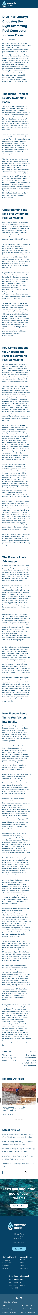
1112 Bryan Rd (19, 1236)
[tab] (15, 1119)
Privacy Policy (7, 1309)
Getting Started (9, 1257)
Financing (5, 1268)
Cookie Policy (28, 1309)
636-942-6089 (19, 1242)
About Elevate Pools (26, 1258)
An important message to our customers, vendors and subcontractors (15, 1109)
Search (4, 1169)
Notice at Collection (9, 1312)
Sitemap (5, 1305)
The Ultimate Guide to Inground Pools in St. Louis (9, 1056)
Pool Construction (15, 1282)
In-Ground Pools (16, 1279)
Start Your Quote (19, 1206)
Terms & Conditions (28, 1305)
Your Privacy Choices (28, 1312)
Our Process (6, 1260)
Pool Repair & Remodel (19, 1276)
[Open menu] (34, 4)
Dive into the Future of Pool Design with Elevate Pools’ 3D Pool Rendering (29, 1058)
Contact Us (19, 1249)
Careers (23, 1265)
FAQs (22, 1263)
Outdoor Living (14, 1288)
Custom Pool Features (17, 1285)
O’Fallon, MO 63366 (19, 1238)
